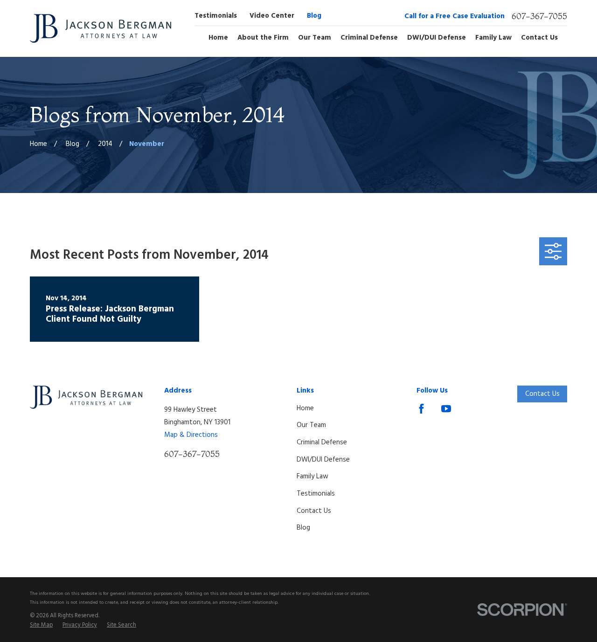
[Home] (100, 28)
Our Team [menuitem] (314, 38)
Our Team (311, 425)
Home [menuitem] (218, 38)
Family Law (312, 476)
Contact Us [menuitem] (539, 38)
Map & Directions (191, 435)
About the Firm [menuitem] (263, 38)
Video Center (272, 15)
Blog (314, 15)
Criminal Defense (322, 442)
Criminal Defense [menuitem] (369, 38)
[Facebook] (421, 409)
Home (305, 408)
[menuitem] (41, 625)
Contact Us (314, 511)
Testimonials (215, 15)
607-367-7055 (539, 16)
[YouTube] (446, 409)
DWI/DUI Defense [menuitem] (436, 38)
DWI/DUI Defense (323, 459)
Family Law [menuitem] (493, 38)
